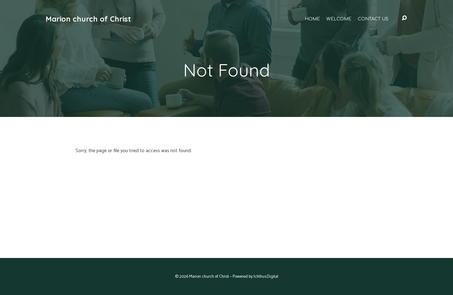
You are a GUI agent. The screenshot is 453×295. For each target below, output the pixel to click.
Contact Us (373, 19)
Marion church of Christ (88, 18)
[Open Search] (404, 18)
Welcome (338, 19)
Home (312, 19)
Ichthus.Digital (266, 276)
